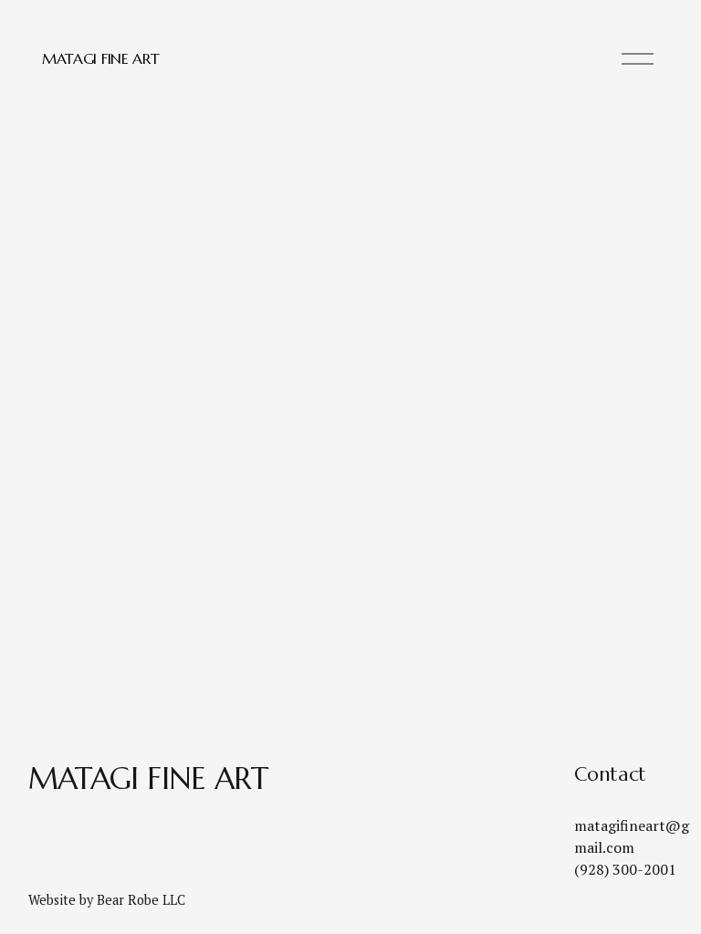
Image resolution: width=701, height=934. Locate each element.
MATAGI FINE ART (100, 58)
